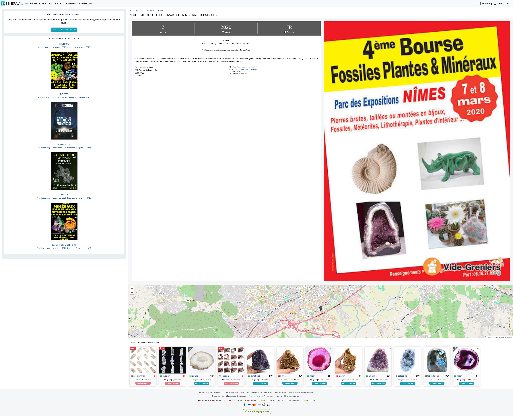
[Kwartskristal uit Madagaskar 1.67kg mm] (143, 360)
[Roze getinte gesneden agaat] (319, 360)
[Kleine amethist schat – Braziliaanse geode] (260, 360)
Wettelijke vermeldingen (215, 392)
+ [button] (132, 288)
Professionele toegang (278, 392)
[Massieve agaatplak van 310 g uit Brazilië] (201, 360)
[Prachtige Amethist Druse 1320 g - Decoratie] (378, 360)
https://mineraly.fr (294, 396)
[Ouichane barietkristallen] (290, 360)
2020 (143, 10)
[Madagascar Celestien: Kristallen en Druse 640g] (407, 360)
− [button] (132, 292)
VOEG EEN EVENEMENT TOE (64, 29)
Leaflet (489, 337)
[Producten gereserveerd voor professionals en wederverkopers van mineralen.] (154, 376)
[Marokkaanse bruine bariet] (348, 360)
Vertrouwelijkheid (232, 392)
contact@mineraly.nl (274, 396)
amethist (255, 375)
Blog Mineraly (219, 396)
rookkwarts (139, 375)
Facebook (232, 396)
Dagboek (135, 10)
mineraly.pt (296, 400)
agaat (195, 375)
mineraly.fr (204, 400)
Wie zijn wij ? (246, 392)
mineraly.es (268, 400)
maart (149, 10)
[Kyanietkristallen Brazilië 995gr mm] (172, 360)
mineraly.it (253, 400)
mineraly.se (310, 400)
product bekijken (143, 383)
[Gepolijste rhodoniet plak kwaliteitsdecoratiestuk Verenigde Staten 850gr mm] (231, 360)
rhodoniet (226, 375)
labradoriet (433, 375)
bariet (283, 375)
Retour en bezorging (260, 392)
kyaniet (166, 375)
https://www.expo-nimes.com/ (243, 67)
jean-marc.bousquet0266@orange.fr (245, 69)
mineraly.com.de (237, 400)
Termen (201, 392)
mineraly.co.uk (220, 400)
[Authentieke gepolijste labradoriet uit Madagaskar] (436, 360)
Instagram (243, 396)
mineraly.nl (282, 400)
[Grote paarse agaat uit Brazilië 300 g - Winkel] (466, 360)
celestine (402, 375)
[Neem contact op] (90, 3)
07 (155, 10)
